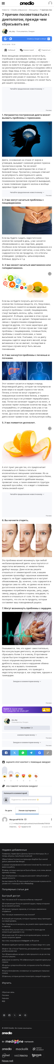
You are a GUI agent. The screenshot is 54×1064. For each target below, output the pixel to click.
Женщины (33, 10)
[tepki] (4, 776)
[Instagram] (4, 1015)
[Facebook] (9, 1015)
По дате (8, 810)
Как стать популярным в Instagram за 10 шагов (20, 941)
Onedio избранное (19, 10)
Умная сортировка (27, 810)
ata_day (22, 31)
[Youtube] (20, 1015)
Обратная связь (8, 992)
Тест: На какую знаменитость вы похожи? (18, 915)
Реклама (5, 995)
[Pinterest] (25, 1015)
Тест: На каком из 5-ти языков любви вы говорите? (22, 900)
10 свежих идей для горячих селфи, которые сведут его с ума (26, 945)
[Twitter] (15, 1015)
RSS (3, 1001)
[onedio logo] (25, 1033)
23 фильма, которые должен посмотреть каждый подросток (26, 976)
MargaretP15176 (16, 819)
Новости (5, 10)
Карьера (5, 998)
